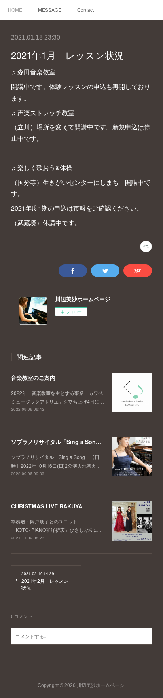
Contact (85, 9)
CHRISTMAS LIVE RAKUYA (46, 506)
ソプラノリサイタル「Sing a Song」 (58, 442)
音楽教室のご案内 (33, 377)
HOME (15, 9)
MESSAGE (49, 9)
